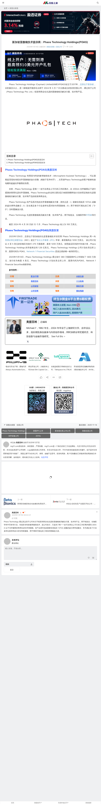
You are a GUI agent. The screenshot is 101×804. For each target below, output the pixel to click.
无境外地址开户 (63, 803)
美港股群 (88, 803)
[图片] (93, 558)
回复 (15, 518)
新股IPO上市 (38, 431)
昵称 (7, 564)
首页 (5, 8)
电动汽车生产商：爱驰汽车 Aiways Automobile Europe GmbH (16, 369)
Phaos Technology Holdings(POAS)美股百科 (26, 160)
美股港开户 (38, 803)
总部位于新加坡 (87, 84)
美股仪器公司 (87, 431)
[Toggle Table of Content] (90, 156)
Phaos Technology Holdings (13, 431)
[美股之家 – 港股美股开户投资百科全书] (50, 3)
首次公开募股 (43, 240)
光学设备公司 (13, 436)
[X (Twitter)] (27, 341)
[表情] (89, 558)
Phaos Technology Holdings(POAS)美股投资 (26, 163)
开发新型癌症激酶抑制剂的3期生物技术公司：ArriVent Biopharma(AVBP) (84, 369)
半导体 (89, 215)
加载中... (8, 487)
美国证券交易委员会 (14, 240)
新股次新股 (14, 8)
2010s (38, 436)
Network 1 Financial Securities (41, 251)
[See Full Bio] (64, 336)
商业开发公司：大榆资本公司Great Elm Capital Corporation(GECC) (38, 369)
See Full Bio (57, 336)
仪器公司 (59, 47)
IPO (52, 240)
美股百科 (19, 442)
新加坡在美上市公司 (62, 431)
